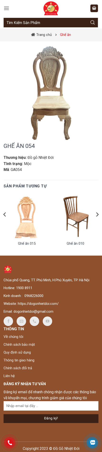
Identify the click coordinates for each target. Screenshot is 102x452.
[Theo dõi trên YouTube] (47, 321)
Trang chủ (44, 35)
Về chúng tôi (13, 337)
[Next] (97, 224)
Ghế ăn (65, 35)
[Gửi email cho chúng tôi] (21, 321)
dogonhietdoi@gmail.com (33, 311)
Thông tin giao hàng (19, 360)
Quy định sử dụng (17, 352)
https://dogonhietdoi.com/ (38, 303)
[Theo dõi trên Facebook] (8, 321)
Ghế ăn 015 (27, 243)
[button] (6, 8)
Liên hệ (9, 376)
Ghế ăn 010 (75, 243)
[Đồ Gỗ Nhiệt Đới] (51, 8)
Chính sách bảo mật (19, 344)
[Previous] (5, 224)
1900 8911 (24, 288)
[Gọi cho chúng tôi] (34, 321)
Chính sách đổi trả (18, 368)
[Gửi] (92, 22)
